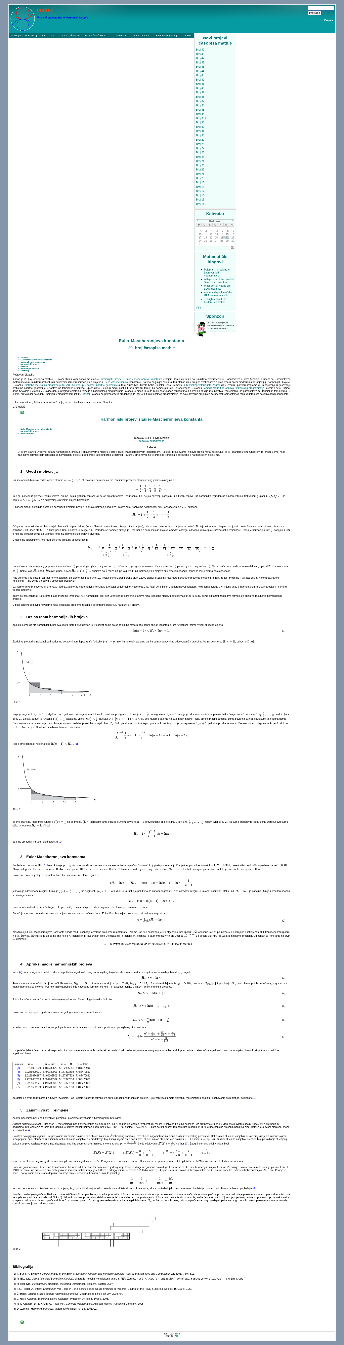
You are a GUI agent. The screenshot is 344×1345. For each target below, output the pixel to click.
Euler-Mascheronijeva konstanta (36, 360)
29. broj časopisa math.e (151, 348)
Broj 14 (200, 203)
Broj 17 (200, 191)
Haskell (24, 366)
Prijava (328, 20)
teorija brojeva (28, 433)
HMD (176, 1336)
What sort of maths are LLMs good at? (217, 287)
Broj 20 (200, 178)
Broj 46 (200, 62)
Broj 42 (200, 79)
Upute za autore (141, 35)
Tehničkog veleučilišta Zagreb (203, 384)
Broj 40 (200, 88)
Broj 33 (200, 122)
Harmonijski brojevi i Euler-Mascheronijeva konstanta (131, 379)
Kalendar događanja (167, 35)
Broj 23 (200, 165)
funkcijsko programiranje (33, 362)
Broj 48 (200, 54)
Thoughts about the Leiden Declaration (215, 301)
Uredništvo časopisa (96, 35)
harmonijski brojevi (30, 364)
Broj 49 (200, 49)
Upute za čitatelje (70, 35)
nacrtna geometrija (30, 368)
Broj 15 (200, 199)
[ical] (232, 247)
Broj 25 (200, 156)
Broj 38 (200, 96)
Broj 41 (200, 83)
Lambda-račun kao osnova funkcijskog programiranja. (234, 387)
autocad (24, 357)
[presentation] (69, 480)
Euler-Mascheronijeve (116, 382)
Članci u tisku (120, 35)
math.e (45, 10)
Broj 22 (200, 169)
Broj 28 (200, 143)
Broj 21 (200, 173)
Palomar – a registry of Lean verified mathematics (217, 272)
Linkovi (188, 35)
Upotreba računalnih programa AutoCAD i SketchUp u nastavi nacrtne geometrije (70, 384)
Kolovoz (214, 221)
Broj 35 (200, 109)
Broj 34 (200, 113)
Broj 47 (200, 58)
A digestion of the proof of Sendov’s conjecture (219, 281)
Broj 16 (200, 195)
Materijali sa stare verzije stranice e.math (33, 35)
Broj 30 (200, 135)
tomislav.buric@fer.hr (151, 440)
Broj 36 (200, 105)
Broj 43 (200, 75)
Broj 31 (200, 130)
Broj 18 (200, 186)
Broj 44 (200, 71)
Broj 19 (200, 182)
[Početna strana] (23, 18)
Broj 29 (200, 139)
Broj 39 (200, 92)
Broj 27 (200, 148)
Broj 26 (200, 152)
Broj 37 (200, 101)
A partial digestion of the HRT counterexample (218, 294)
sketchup (25, 371)
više (198, 307)
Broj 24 (200, 161)
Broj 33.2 (201, 118)
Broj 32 (200, 126)
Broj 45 (200, 66)
